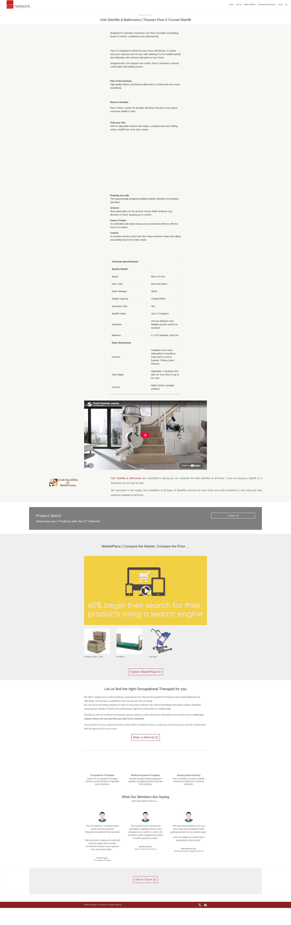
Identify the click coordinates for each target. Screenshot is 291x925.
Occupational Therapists (102, 775)
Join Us (239, 4)
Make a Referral (250, 4)
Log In (280, 4)
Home (231, 4)
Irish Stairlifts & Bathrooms (126, 478)
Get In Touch (143, 879)
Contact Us (233, 515)
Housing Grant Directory (266, 4)
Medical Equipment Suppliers (145, 775)
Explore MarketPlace (143, 671)
